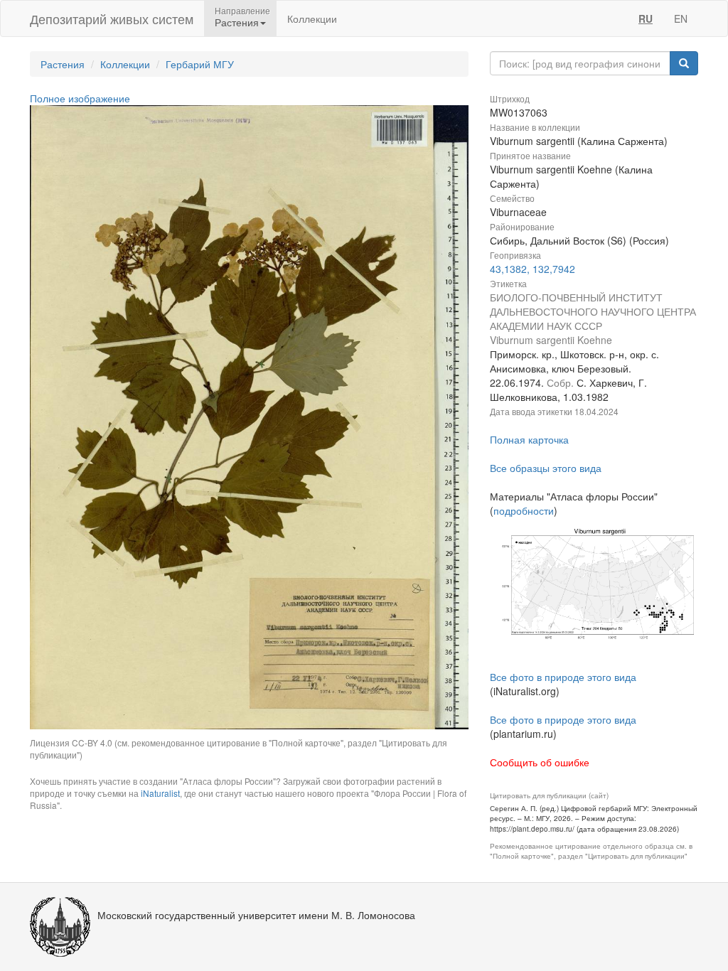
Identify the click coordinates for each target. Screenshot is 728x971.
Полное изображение (80, 98)
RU (645, 18)
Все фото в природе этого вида (563, 677)
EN (680, 18)
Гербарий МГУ (200, 64)
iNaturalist (160, 793)
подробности (523, 510)
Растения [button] (237, 22)
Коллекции (312, 18)
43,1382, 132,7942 (532, 269)
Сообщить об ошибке (539, 762)
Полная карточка (529, 439)
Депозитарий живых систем (111, 18)
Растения (63, 64)
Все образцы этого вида (545, 468)
